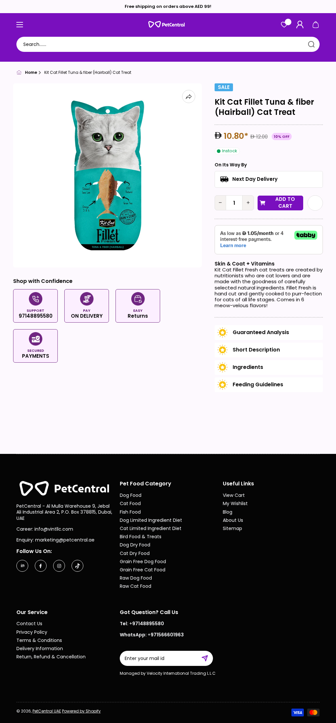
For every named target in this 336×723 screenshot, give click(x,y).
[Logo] (168, 24)
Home (31, 72)
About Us (233, 520)
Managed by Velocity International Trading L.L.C (168, 673)
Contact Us (29, 623)
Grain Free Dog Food (143, 561)
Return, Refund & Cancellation (51, 656)
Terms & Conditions (39, 640)
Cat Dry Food (135, 553)
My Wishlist (235, 503)
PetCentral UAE (46, 711)
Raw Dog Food (136, 578)
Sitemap (232, 528)
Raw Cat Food (135, 586)
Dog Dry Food (135, 545)
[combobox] (168, 44)
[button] (316, 25)
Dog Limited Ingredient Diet (151, 520)
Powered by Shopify (81, 711)
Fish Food (130, 512)
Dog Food (130, 495)
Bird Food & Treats (140, 536)
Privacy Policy (31, 632)
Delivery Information (39, 648)
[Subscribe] (208, 658)
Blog (227, 512)
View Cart (234, 495)
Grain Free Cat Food (142, 569)
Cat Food (130, 503)
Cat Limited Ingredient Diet (150, 528)
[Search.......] (311, 44)
